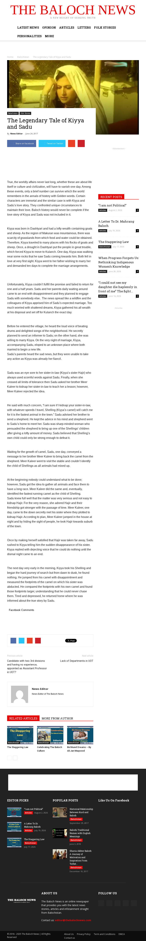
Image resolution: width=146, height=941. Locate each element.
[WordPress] (126, 903)
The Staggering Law (17, 747)
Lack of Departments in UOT (76, 660)
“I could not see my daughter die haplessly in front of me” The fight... (117, 287)
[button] (134, 32)
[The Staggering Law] (20, 735)
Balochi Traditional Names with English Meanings (80, 833)
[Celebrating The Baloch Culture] (50, 735)
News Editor (16, 133)
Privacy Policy (83, 934)
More (49, 36)
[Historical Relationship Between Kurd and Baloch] (60, 812)
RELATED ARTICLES (23, 718)
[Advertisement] (73, 48)
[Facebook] (101, 903)
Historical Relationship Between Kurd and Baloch (81, 812)
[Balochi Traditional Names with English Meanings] (60, 833)
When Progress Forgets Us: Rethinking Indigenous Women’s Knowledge (118, 262)
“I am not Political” (112, 205)
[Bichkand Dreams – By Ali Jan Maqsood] (80, 735)
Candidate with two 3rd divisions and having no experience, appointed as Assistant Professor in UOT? (27, 666)
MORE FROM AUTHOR (57, 718)
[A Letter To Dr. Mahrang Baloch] (14, 827)
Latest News (28, 27)
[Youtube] (134, 903)
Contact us (69, 937)
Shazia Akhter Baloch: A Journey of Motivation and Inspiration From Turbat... (81, 857)
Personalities (29, 36)
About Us (69, 934)
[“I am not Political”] (14, 812)
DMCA (122, 934)
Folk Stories (105, 27)
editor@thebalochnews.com (73, 920)
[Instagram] (109, 903)
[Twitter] (117, 903)
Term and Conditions (104, 934)
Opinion (49, 27)
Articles (66, 27)
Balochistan (13, 113)
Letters (84, 27)
